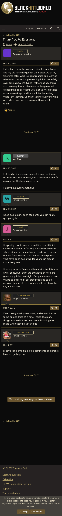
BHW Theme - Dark (16, 468)
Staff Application (12, 474)
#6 (56, 345)
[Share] (52, 63)
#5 (56, 307)
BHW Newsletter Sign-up (17, 484)
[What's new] (51, 29)
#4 (56, 239)
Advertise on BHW (31, 132)
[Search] (58, 29)
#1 (56, 63)
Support (7, 488)
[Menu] (3, 29)
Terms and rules (11, 493)
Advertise (8, 479)
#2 (56, 168)
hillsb (9, 44)
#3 (56, 209)
